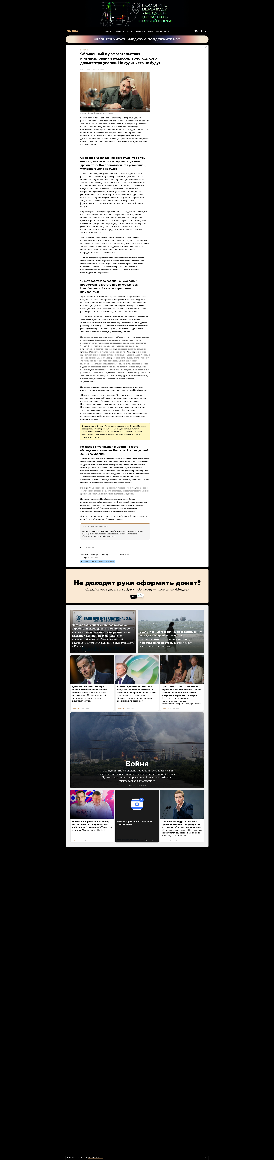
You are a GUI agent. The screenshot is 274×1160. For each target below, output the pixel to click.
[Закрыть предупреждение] (206, 1157)
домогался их (86, 183)
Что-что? (94, 558)
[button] (115, 92)
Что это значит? (95, 1158)
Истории (120, 31)
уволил (137, 118)
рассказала (142, 124)
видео (83, 505)
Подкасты (140, 31)
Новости (109, 31)
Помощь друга (162, 31)
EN (206, 31)
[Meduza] (73, 31)
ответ (146, 459)
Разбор (130, 31)
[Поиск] (201, 31)
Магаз (150, 31)
